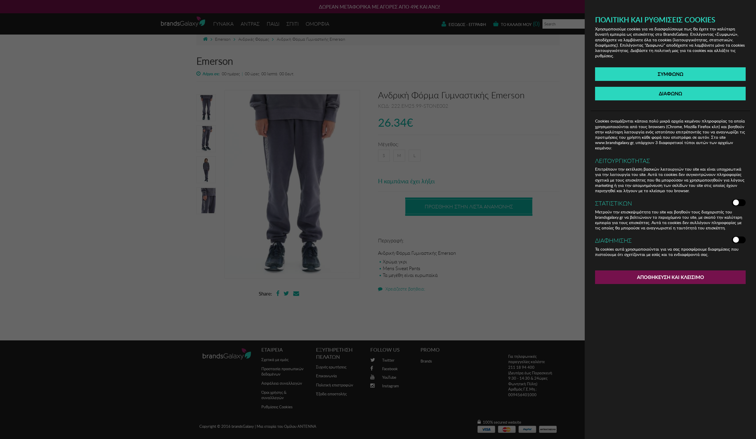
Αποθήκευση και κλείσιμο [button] (670, 277)
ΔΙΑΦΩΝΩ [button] (670, 93)
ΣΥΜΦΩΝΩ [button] (670, 74)
